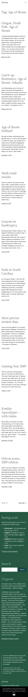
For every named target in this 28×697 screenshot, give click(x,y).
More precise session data (10, 320)
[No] (26, 691)
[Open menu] (26, 2)
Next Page (23, 503)
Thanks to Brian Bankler (9, 551)
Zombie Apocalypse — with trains (11, 412)
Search (22, 569)
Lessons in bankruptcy (9, 223)
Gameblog (4, 2)
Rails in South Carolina (11, 271)
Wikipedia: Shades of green (10, 638)
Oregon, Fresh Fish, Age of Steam (11, 26)
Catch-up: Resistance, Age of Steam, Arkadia (13, 79)
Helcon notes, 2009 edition (10, 460)
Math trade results (9, 175)
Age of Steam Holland (10, 129)
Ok (14, 694)
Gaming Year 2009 (13, 366)
